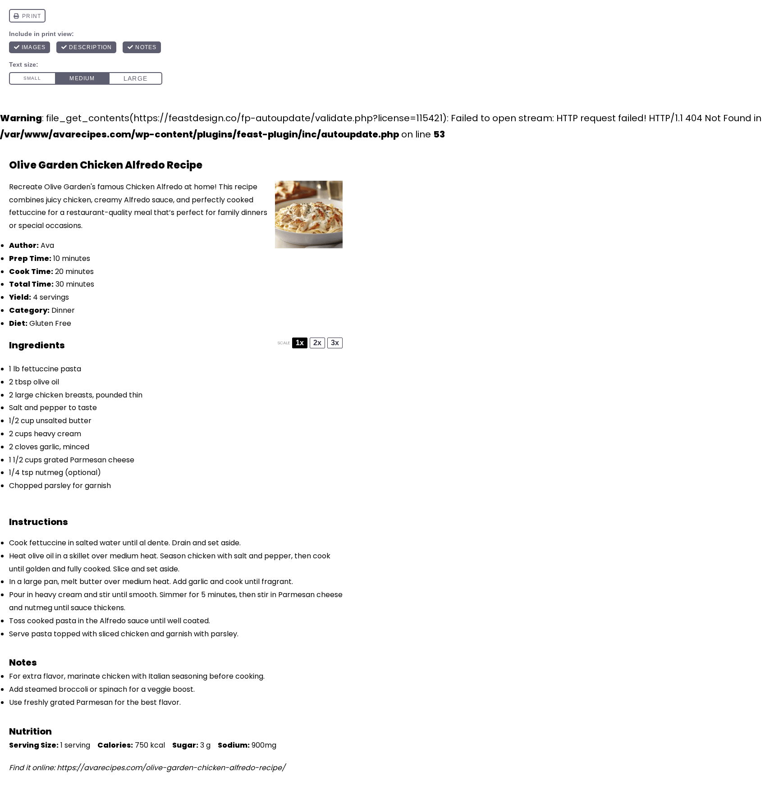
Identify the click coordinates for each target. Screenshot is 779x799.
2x (317, 343)
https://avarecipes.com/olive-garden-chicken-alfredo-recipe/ (171, 767)
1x (300, 343)
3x (335, 343)
